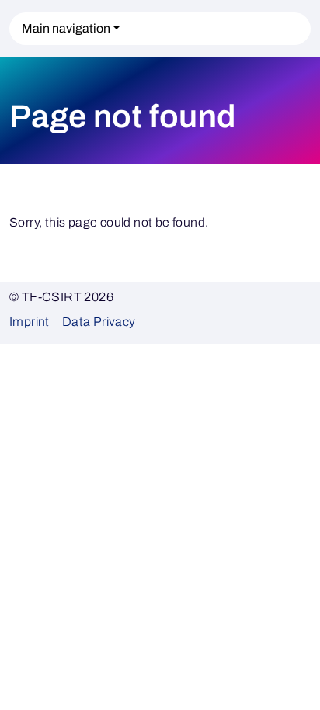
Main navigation (66, 28)
